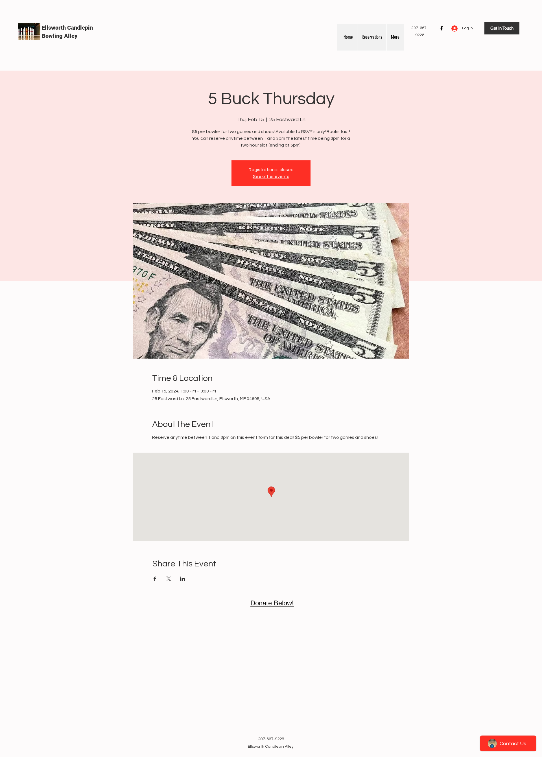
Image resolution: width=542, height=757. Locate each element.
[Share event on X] (168, 579)
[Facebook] (441, 28)
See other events (271, 176)
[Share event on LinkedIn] (182, 579)
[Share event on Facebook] (155, 579)
